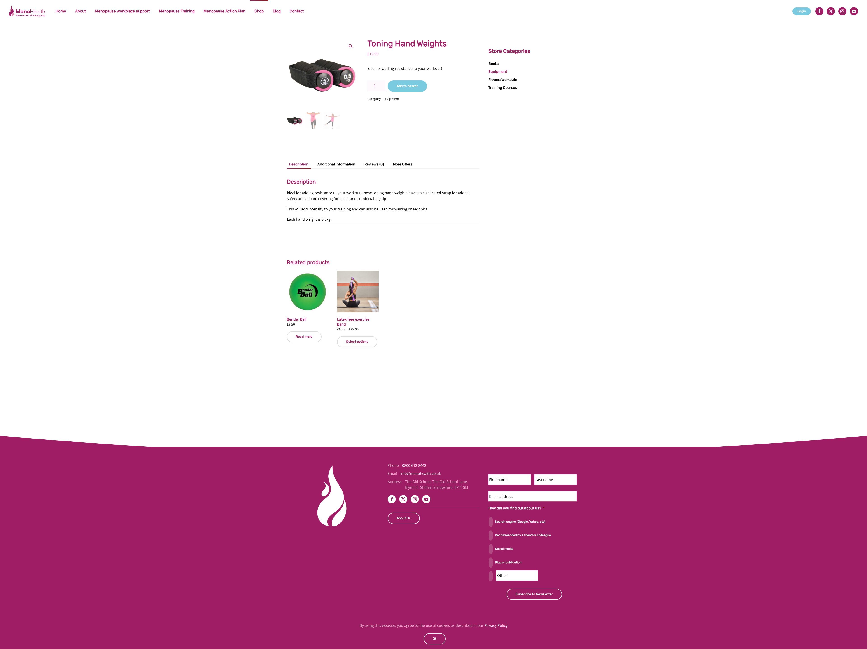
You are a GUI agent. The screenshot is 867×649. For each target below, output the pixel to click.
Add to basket (407, 86)
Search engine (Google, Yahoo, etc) (520, 522)
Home (61, 11)
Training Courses (502, 87)
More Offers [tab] (402, 164)
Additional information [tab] (336, 164)
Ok (435, 639)
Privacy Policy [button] (496, 625)
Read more (304, 337)
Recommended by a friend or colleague (523, 535)
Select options (357, 342)
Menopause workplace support (122, 11)
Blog (277, 11)
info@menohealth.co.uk (420, 473)
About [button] (80, 11)
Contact (297, 11)
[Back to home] (28, 11)
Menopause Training (177, 11)
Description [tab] (298, 164)
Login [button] (801, 11)
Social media (504, 549)
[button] (351, 46)
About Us (404, 518)
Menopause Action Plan (224, 11)
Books (493, 63)
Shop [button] (259, 11)
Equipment (390, 99)
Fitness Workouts (502, 80)
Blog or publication (508, 562)
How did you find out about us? (516, 508)
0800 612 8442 (414, 465)
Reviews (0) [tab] (374, 164)
